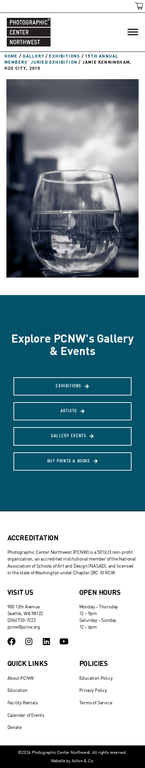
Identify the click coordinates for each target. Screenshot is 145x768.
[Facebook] (11, 641)
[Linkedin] (46, 641)
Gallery (33, 56)
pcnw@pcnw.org (23, 627)
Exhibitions (64, 56)
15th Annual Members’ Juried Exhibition (61, 59)
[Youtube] (64, 641)
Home (11, 56)
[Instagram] (29, 641)
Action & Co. (82, 760)
